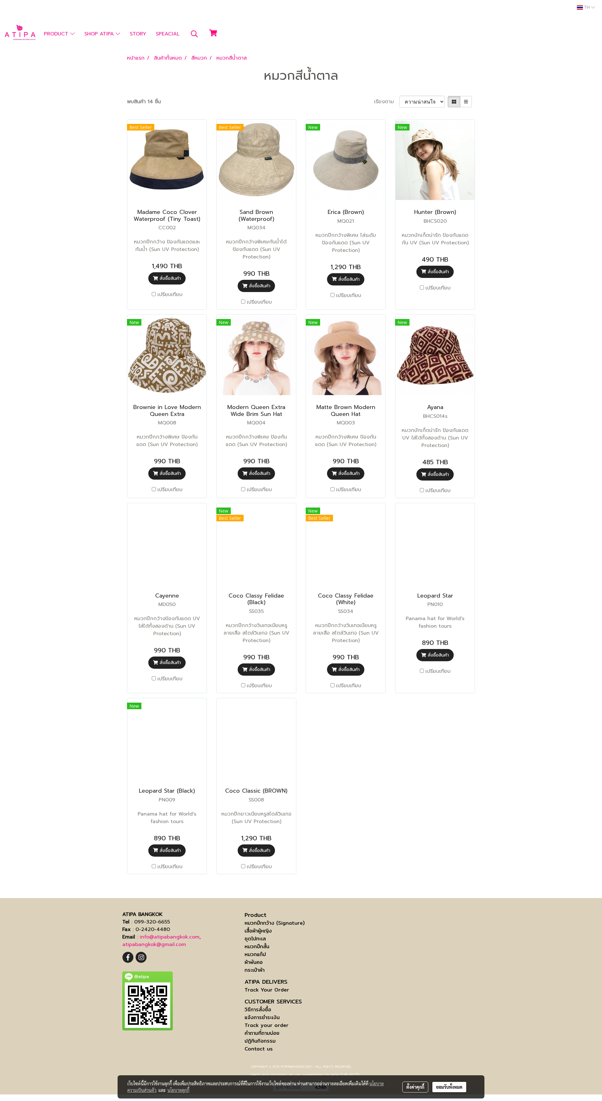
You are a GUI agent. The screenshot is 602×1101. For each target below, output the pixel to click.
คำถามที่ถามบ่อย (262, 1033)
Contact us (259, 1049)
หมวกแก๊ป (255, 954)
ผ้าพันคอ (254, 962)
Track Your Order (267, 990)
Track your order (266, 1025)
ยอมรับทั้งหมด (449, 1087)
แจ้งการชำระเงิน (262, 1017)
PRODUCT (57, 34)
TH (587, 7)
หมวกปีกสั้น (257, 946)
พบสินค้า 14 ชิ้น (144, 101)
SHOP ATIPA (100, 34)
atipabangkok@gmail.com (154, 944)
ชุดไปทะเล (255, 939)
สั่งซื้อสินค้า (169, 278)
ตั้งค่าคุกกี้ (415, 1087)
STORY (138, 34)
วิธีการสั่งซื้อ (258, 1009)
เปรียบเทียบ (169, 294)
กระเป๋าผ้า (255, 970)
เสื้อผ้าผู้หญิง (258, 931)
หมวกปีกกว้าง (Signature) (275, 923)
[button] (194, 34)
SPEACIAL (168, 34)
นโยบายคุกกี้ (178, 1090)
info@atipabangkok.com (169, 937)
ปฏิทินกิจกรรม (260, 1041)
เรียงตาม (386, 101)
